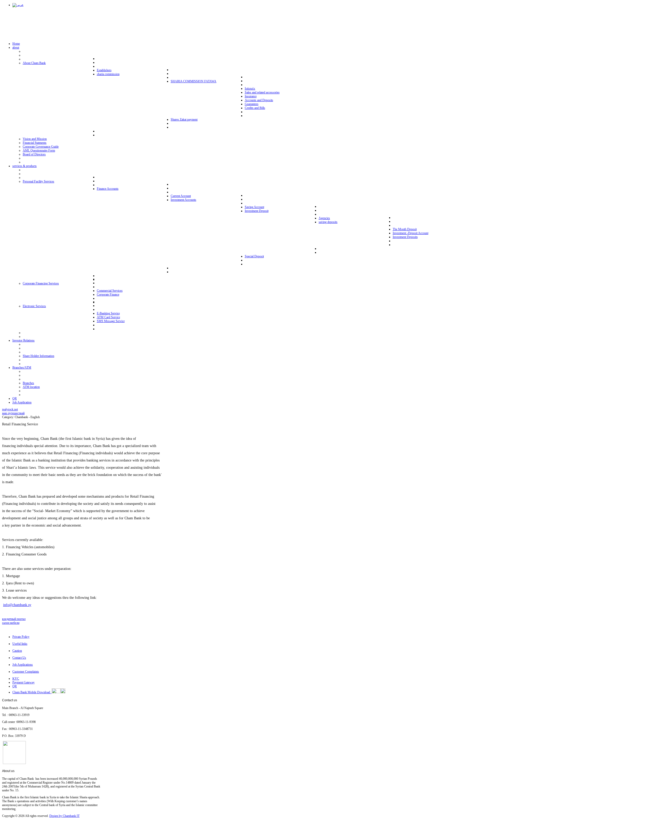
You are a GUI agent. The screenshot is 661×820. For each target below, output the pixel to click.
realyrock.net (10, 409)
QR (14, 686)
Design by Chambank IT (64, 816)
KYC (15, 678)
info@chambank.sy (17, 605)
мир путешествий (13, 413)
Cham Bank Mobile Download (32, 692)
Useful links (19, 644)
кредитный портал (14, 619)
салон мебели (10, 623)
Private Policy (20, 637)
